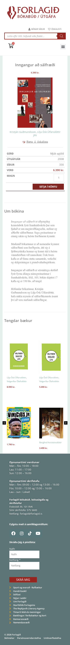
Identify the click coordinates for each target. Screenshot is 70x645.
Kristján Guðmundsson (23, 132)
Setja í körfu (48, 186)
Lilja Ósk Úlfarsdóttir (48, 132)
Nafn (12, 548)
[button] (63, 47)
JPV (35, 135)
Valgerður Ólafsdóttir (17, 381)
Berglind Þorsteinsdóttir (50, 442)
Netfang (15, 560)
